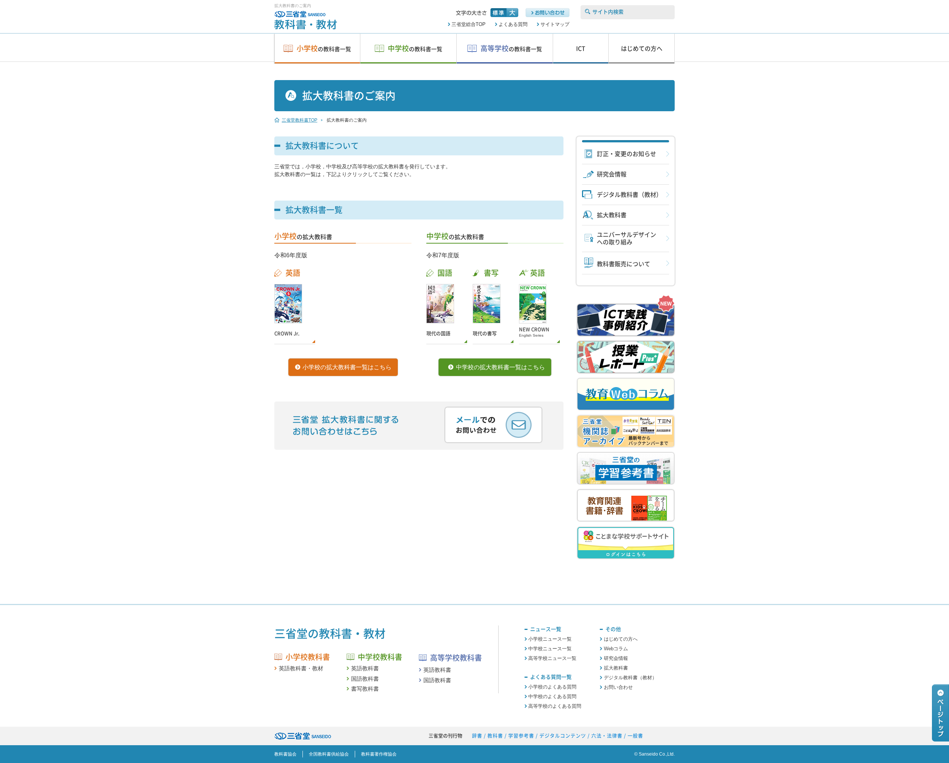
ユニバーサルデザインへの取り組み (626, 238)
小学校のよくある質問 (552, 687)
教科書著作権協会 (379, 754)
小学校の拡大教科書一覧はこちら (346, 367)
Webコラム (616, 648)
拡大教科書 (611, 215)
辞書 (477, 735)
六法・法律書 (606, 735)
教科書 (495, 735)
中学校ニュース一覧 (550, 648)
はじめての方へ (620, 639)
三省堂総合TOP (469, 24)
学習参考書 (521, 735)
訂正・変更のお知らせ (626, 154)
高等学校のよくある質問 (554, 706)
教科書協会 (285, 754)
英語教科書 (365, 668)
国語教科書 (365, 679)
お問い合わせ (618, 687)
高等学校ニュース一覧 (552, 658)
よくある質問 (513, 24)
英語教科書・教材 (301, 668)
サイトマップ (554, 24)
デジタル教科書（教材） (629, 195)
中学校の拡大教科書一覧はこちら (500, 367)
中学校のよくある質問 (552, 696)
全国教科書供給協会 (329, 754)
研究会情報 (611, 174)
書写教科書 (365, 689)
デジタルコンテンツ (562, 735)
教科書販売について (623, 264)
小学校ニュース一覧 (550, 639)
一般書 (635, 735)
